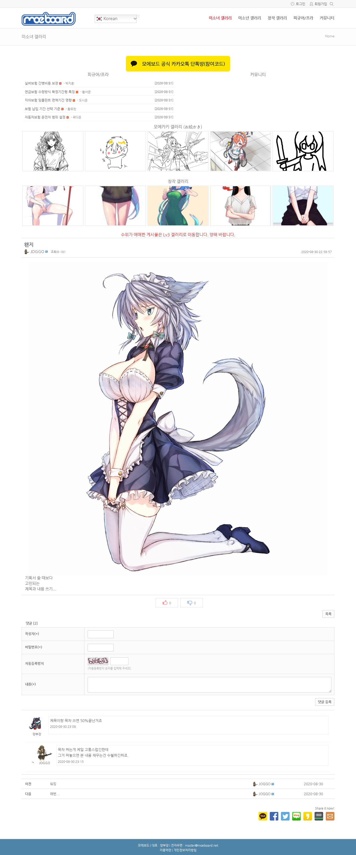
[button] (27, 251)
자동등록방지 (34, 663)
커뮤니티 (327, 18)
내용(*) (30, 684)
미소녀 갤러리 (220, 18)
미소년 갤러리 (249, 18)
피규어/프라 (303, 18)
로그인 (300, 4)
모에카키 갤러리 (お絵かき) (178, 126)
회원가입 (321, 4)
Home (329, 36)
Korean (110, 18)
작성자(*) (32, 634)
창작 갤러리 (277, 18)
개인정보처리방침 (185, 850)
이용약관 (165, 850)
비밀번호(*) (33, 647)
